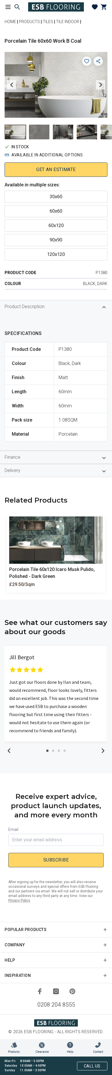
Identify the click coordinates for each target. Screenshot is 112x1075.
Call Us (92, 1066)
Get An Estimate (56, 169)
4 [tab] (64, 751)
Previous (11, 84)
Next (100, 84)
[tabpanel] (56, 693)
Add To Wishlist (86, 61)
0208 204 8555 (56, 1004)
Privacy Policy (19, 900)
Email (13, 829)
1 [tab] (47, 751)
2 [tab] (53, 751)
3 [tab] (59, 751)
